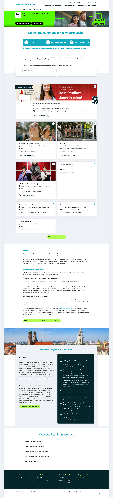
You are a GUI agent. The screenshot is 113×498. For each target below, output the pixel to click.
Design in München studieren (33, 441)
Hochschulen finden (69, 5)
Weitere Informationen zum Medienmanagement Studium (42, 321)
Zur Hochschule (37, 23)
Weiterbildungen (81, 5)
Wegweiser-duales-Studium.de (65, 480)
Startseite (18, 9)
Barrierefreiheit (91, 491)
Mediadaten (40, 477)
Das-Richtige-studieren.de (64, 477)
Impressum (60, 491)
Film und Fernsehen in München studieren (37, 457)
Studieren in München (31, 461)
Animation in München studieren (34, 446)
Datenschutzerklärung (69, 491)
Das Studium (47, 5)
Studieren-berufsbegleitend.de (65, 483)
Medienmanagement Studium (66, 308)
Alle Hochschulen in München (30, 406)
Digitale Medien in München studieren (36, 451)
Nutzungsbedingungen (81, 491)
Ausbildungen (92, 5)
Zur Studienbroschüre (23, 23)
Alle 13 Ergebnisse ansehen (56, 237)
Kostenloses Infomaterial (41, 115)
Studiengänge (57, 5)
